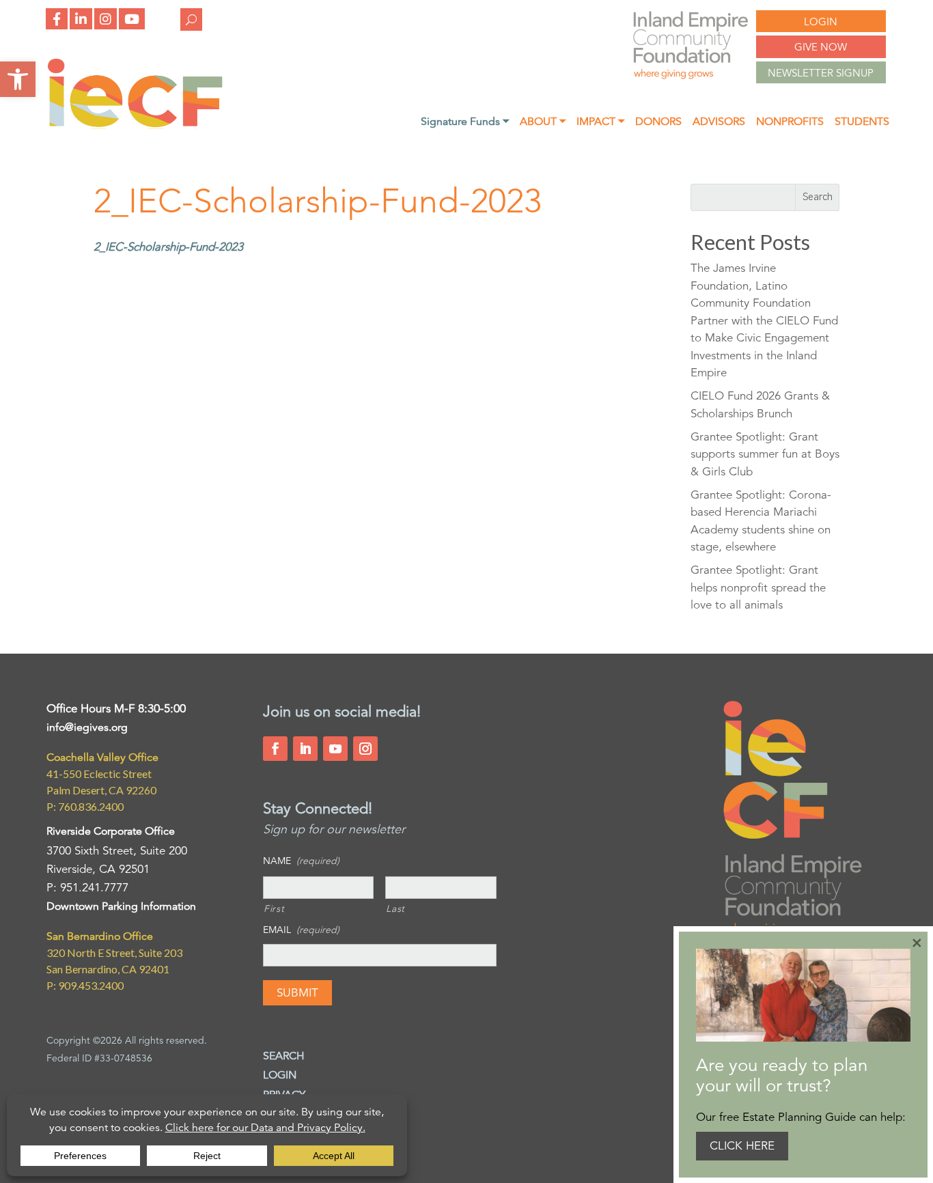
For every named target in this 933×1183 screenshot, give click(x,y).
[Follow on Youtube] (335, 748)
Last (395, 908)
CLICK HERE (742, 1146)
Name (301, 860)
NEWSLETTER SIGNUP (821, 72)
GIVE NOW (820, 46)
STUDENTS (862, 122)
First (274, 908)
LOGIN (820, 21)
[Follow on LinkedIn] (305, 748)
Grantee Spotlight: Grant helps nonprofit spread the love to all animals (758, 587)
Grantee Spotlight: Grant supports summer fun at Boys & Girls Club (765, 454)
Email (301, 929)
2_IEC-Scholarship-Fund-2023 (168, 247)
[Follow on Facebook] (275, 748)
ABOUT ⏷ (543, 122)
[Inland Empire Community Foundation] (134, 125)
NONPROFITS (790, 122)
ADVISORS (719, 122)
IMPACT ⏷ (600, 122)
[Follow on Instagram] (365, 748)
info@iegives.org (87, 727)
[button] (18, 79)
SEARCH (284, 1056)
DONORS (658, 122)
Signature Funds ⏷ (465, 122)
